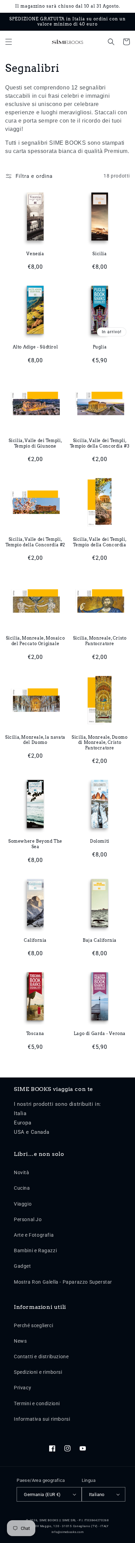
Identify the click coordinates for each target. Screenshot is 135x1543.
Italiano (97, 1494)
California (35, 940)
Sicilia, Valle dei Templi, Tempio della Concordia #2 (35, 542)
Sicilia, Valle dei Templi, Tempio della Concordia (100, 542)
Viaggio (23, 1204)
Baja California (100, 940)
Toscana (35, 1033)
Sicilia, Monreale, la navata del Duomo (35, 740)
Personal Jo (28, 1219)
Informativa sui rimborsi (42, 1419)
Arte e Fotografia (34, 1235)
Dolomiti (99, 841)
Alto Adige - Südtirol (35, 346)
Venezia (35, 253)
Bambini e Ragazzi (35, 1250)
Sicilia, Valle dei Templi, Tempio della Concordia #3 (100, 443)
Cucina (22, 1188)
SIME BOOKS (48, 1520)
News (20, 1341)
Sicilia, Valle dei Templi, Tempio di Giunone (35, 443)
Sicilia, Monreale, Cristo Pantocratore (100, 640)
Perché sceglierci (33, 1325)
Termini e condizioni (37, 1403)
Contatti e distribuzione (41, 1356)
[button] (8, 41)
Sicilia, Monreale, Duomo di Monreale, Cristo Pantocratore (99, 742)
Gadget (22, 1266)
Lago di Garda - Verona (100, 1033)
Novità (21, 1172)
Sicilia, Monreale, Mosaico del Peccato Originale (35, 640)
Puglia (100, 346)
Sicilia (99, 253)
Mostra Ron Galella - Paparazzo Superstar (63, 1282)
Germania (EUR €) (42, 1494)
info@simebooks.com (68, 1532)
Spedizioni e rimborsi (38, 1372)
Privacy (22, 1387)
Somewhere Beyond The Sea (35, 843)
